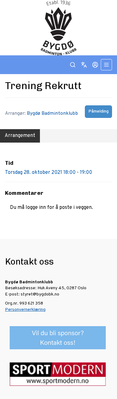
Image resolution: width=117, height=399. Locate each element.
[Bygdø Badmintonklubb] (58, 27)
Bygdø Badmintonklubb (52, 113)
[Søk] (72, 64)
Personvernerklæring (25, 309)
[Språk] (84, 64)
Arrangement (20, 136)
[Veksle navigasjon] (106, 64)
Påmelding (98, 111)
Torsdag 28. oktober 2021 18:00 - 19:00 (48, 172)
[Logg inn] (95, 64)
